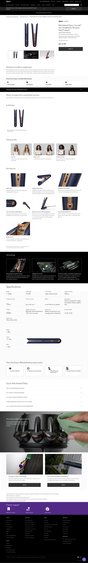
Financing (46, 537)
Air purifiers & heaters (25, 4)
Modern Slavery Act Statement (33, 557)
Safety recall (46, 533)
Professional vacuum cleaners (30, 529)
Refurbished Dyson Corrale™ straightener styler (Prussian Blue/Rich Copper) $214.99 (21, 8)
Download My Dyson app (10, 552)
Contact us (72, 1)
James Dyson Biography (67, 543)
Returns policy (46, 535)
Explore (24, 485)
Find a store (53, 1)
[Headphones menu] (36, 5)
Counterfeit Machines (48, 531)
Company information (67, 520)
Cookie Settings (18, 557)
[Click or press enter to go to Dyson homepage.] (8, 1)
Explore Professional (28, 520)
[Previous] (6, 54)
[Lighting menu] (40, 5)
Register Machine (9, 545)
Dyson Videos (65, 531)
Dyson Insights (65, 529)
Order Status (8, 547)
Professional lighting (28, 531)
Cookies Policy (13, 557)
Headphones (33, 4)
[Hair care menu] (19, 5)
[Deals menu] (54, 5)
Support (43, 4)
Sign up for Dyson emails (10, 549)
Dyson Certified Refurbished (45, 1)
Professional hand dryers (29, 522)
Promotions (46, 529)
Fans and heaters (9, 526)
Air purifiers (8, 524)
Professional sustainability (29, 537)
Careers (64, 524)
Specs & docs (27, 533)
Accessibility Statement (42, 557)
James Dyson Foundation (67, 541)
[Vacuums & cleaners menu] (14, 5)
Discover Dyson (65, 526)
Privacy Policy (8, 557)
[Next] (56, 54)
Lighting (38, 4)
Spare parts (46, 522)
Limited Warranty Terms (48, 526)
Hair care (17, 4)
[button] (31, 55)
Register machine (65, 1)
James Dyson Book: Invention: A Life (69, 539)
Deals (53, 4)
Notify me (74, 8)
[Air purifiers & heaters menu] (29, 5)
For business (59, 1)
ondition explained (66, 32)
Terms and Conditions (25, 557)
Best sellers (48, 4)
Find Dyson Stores (66, 522)
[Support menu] (45, 5)
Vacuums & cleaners (10, 4)
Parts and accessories (10, 537)
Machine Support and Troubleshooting (51, 524)
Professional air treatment (29, 524)
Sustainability (65, 533)
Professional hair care (29, 526)
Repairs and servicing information (50, 539)
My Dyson (8, 543)
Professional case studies (29, 535)
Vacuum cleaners (9, 520)
